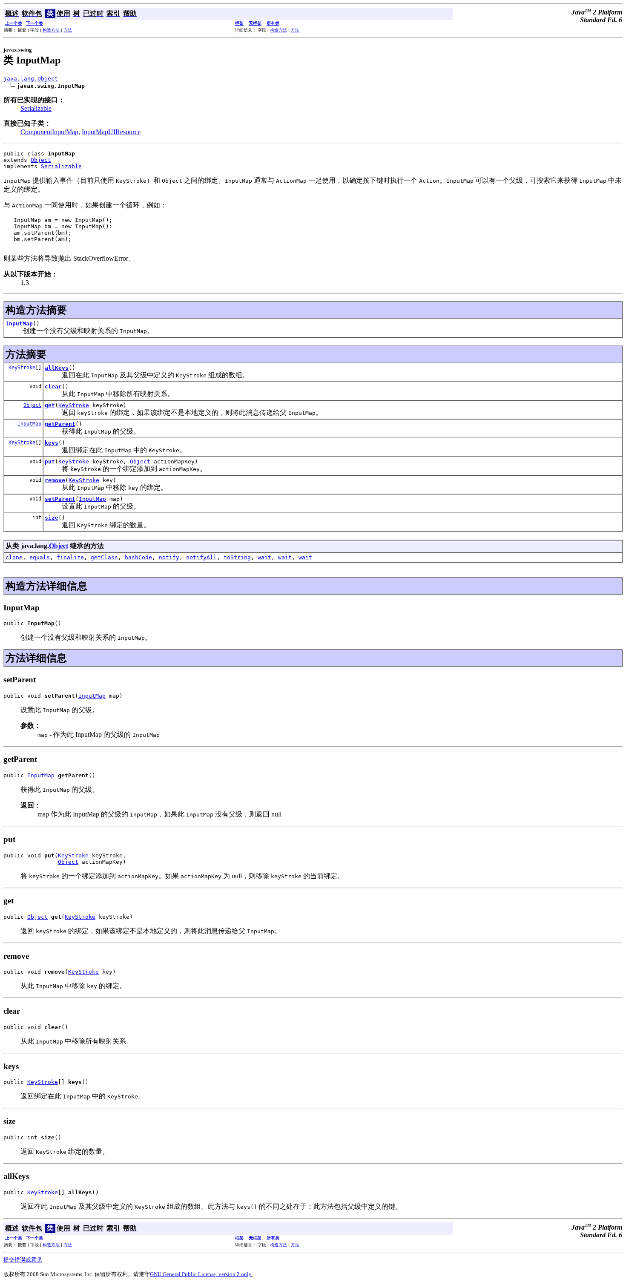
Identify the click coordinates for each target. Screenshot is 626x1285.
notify (169, 557)
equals (39, 557)
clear (53, 386)
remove (55, 480)
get (50, 405)
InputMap (19, 323)
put (50, 461)
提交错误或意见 (22, 1259)
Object (41, 160)
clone (14, 557)
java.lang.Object (30, 78)
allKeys (57, 368)
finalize (70, 557)
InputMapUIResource (111, 131)
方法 (67, 30)
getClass (104, 557)
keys (51, 443)
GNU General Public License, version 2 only (201, 1274)
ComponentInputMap (49, 131)
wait (264, 557)
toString (237, 557)
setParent (60, 499)
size (51, 518)
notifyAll (201, 557)
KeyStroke (22, 368)
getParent (60, 424)
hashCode (138, 557)
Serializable (36, 108)
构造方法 (51, 30)
